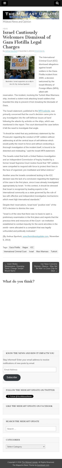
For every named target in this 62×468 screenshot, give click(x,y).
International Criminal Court (15, 252)
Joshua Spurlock (11, 51)
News (5, 29)
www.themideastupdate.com (35, 236)
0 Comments (39, 51)
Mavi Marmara (42, 252)
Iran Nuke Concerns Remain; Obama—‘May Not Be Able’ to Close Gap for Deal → (45, 267)
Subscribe (12, 377)
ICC (32, 247)
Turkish (54, 252)
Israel (31, 252)
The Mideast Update (30, 462)
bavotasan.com (43, 465)
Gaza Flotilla (14, 247)
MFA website (44, 111)
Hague (25, 247)
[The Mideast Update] (31, 13)
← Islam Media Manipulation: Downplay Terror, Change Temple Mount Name (15, 267)
